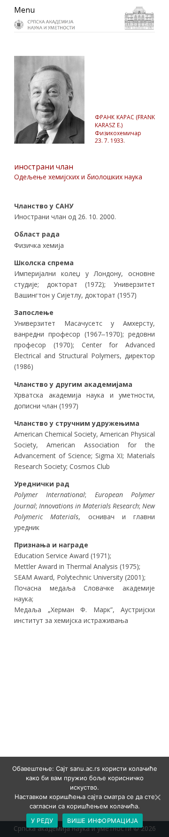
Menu (24, 10)
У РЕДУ (42, 820)
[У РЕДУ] (157, 797)
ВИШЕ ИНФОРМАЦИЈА (102, 820)
